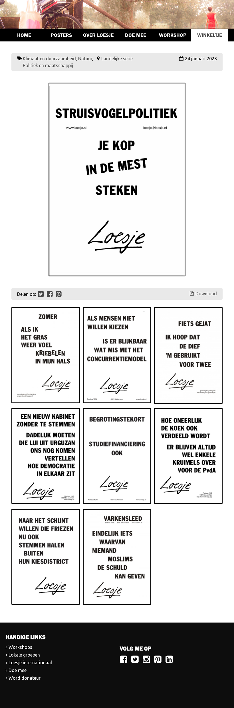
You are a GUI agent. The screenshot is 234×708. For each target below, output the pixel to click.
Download (206, 293)
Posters (61, 35)
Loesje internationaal (30, 662)
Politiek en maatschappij (48, 65)
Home (24, 35)
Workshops (20, 647)
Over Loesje (98, 35)
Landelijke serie (117, 58)
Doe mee (135, 35)
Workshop (172, 35)
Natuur (85, 58)
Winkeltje (209, 35)
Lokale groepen (24, 654)
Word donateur (25, 678)
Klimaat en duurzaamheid (49, 58)
